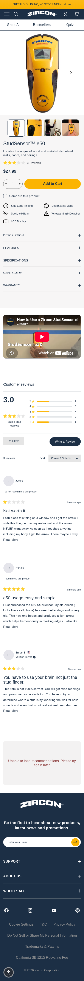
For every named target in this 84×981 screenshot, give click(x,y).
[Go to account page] (65, 14)
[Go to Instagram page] (30, 910)
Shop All (13, 25)
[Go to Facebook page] (6, 910)
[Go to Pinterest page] (77, 910)
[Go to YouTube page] (54, 910)
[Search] (16, 14)
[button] (22, 162)
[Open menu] (7, 14)
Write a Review (68, 442)
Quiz (70, 25)
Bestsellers (42, 25)
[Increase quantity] (20, 184)
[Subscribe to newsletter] (75, 842)
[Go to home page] (42, 15)
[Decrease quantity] (6, 184)
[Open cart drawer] (76, 14)
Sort (42, 458)
